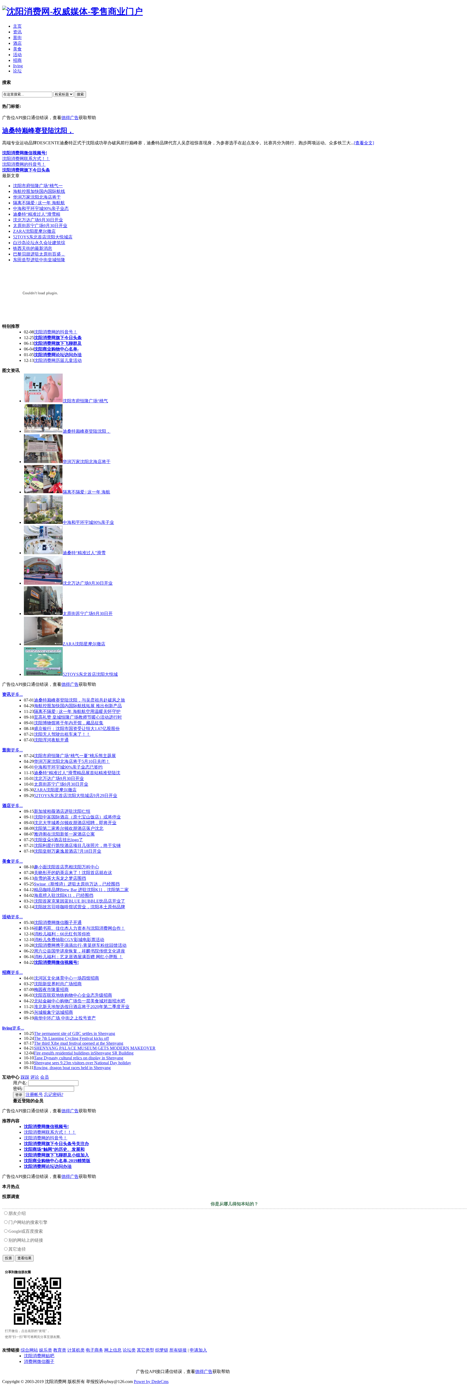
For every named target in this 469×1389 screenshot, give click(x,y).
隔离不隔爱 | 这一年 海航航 (39, 202)
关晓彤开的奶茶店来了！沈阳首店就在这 (73, 872)
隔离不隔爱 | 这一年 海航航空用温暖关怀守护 (77, 711)
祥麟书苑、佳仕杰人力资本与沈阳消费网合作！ (79, 928)
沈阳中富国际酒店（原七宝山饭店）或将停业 (77, 817)
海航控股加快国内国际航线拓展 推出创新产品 (78, 705)
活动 (6, 917)
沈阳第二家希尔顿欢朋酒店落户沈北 (68, 828)
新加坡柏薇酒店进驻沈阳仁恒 (62, 811)
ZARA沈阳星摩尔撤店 (34, 231)
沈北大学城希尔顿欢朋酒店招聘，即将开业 (75, 822)
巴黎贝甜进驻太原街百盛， (39, 254)
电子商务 (94, 1350)
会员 (44, 1077)
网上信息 (113, 1350)
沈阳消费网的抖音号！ (24, 164)
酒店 (6, 805)
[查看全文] (364, 143)
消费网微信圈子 (39, 1361)
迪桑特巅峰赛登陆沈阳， (38, 130)
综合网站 (29, 1350)
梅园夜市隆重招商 (51, 989)
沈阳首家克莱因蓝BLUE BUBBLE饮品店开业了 (79, 901)
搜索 (80, 94)
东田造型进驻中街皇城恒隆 (39, 259)
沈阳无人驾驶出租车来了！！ (62, 734)
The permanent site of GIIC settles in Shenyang (74, 1033)
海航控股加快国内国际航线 (39, 191)
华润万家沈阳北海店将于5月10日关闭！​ (72, 761)
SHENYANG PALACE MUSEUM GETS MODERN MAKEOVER (95, 1048)
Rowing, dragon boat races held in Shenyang (72, 1067)
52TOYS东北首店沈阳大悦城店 (42, 237)
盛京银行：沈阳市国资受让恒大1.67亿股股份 (77, 728)
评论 (34, 1077)
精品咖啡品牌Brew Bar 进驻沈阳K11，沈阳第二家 (81, 889)
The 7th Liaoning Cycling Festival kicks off (71, 1038)
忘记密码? (53, 1094)
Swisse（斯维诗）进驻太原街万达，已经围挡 (77, 884)
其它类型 (145, 1350)
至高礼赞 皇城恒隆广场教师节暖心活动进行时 (78, 717)
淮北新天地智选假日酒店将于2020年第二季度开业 (81, 1006)
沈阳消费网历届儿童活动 (58, 360)
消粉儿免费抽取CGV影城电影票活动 (69, 939)
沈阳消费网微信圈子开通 (58, 922)
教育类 (59, 1350)
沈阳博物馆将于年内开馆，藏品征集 (68, 723)
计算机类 (76, 1350)
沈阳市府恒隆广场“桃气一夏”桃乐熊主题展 (75, 755)
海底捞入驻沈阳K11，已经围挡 (63, 895)
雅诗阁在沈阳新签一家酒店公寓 (64, 834)
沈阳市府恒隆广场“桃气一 (38, 185)
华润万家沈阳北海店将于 (37, 197)
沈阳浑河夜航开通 (51, 740)
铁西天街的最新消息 (32, 248)
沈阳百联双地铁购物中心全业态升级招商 (73, 995)
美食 (6, 861)
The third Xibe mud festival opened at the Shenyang (78, 1043)
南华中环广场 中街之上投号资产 (65, 1018)
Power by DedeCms (151, 1381)
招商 (6, 972)
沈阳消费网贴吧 (39, 1355)
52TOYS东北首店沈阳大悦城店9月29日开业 (75, 795)
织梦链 (161, 1350)
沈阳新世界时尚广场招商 (58, 984)
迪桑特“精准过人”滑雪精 (36, 214)
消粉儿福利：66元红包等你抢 (62, 934)
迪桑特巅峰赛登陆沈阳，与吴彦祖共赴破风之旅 (79, 700)
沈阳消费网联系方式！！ (26, 158)
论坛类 (129, 1350)
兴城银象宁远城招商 (53, 1012)
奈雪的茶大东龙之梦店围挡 (60, 878)
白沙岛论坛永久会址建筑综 (39, 242)
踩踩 (25, 1077)
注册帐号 (34, 1094)
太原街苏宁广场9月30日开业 (40, 225)
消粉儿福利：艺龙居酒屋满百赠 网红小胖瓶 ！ (78, 956)
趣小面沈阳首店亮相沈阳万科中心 (66, 867)
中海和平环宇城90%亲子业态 (41, 208)
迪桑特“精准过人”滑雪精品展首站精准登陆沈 (77, 772)
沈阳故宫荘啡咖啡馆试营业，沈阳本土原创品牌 (79, 906)
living (7, 1028)
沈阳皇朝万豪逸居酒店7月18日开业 (67, 851)
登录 (18, 1095)
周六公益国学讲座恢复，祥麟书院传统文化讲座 (79, 951)
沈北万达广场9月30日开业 (38, 220)
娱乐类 (45, 1350)
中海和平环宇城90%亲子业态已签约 (68, 767)
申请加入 (198, 1350)
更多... (17, 694)
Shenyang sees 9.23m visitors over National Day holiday (82, 1062)
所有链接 (178, 1350)
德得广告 (70, 117)
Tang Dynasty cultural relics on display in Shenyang (78, 1058)
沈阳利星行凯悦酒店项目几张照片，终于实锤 (77, 845)
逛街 (6, 750)
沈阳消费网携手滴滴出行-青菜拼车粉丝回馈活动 (80, 945)
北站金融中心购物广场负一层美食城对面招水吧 (79, 1001)
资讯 (6, 694)
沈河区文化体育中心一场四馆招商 (66, 978)
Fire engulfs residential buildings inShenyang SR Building (84, 1053)
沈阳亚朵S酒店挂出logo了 (58, 839)
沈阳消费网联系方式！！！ (50, 1132)
